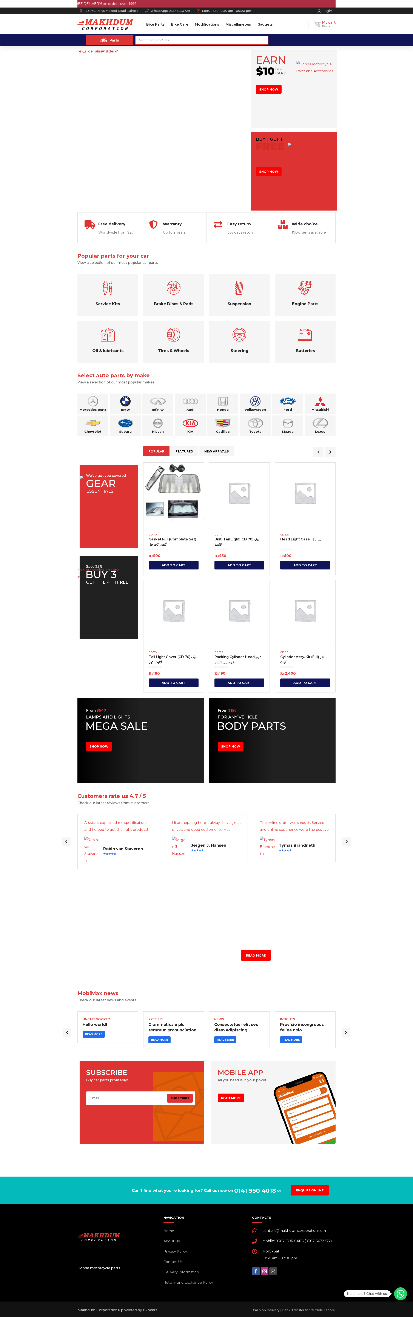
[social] (256, 1271)
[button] (400, 1293)
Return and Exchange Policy (188, 1282)
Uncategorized (96, 1019)
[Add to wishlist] (197, 472)
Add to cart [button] (173, 565)
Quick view (173, 493)
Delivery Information (181, 1272)
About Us (171, 1241)
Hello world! (95, 1024)
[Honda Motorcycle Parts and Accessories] (105, 24)
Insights (287, 1019)
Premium (155, 1019)
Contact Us (172, 1262)
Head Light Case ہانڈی (300, 539)
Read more (93, 1034)
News (219, 1019)
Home (168, 1231)
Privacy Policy (175, 1251)
